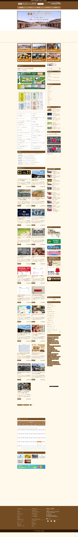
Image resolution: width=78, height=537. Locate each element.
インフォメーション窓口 (20, 521)
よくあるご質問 (34, 520)
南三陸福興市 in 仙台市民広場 (51, 348)
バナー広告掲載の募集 (34, 516)
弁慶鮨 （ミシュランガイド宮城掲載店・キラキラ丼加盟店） (24, 140)
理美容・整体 (50, 99)
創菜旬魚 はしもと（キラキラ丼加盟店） (38, 143)
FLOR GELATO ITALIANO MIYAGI (24, 132)
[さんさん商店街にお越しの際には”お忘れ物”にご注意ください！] (24, 328)
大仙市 (48, 344)
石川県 (51, 339)
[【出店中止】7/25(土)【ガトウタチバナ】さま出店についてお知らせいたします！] (38, 348)
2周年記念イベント (49, 365)
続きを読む (19, 186)
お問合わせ (56, 7)
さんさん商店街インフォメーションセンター (52, 361)
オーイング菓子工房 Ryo (22, 127)
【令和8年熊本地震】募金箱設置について (38, 295)
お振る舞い (51, 364)
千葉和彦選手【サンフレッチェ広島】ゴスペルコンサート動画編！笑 (56, 172)
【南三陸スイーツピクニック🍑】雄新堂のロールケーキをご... (56, 124)
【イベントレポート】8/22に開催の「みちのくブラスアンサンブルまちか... (56, 119)
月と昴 (19, 137)
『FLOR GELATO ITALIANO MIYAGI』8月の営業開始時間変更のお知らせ (33, 153)
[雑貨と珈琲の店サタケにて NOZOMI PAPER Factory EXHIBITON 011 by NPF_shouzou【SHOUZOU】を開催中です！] (24, 367)
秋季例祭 (48, 339)
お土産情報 (49, 320)
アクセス (30, 7)
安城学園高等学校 (54, 343)
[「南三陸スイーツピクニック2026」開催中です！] (38, 251)
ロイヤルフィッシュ (21, 113)
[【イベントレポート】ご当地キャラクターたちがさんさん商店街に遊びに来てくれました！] (38, 367)
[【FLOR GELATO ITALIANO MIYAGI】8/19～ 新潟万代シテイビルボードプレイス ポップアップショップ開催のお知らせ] (38, 232)
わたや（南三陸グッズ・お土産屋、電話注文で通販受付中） (24, 122)
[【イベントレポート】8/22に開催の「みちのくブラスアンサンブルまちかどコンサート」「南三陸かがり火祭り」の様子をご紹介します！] (38, 213)
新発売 (53, 342)
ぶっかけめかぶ (49, 360)
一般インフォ (50, 313)
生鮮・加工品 (50, 91)
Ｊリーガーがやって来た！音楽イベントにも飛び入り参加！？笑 (56, 203)
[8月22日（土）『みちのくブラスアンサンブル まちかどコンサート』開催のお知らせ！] (24, 309)
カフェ (49, 89)
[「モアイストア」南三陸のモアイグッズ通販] (31, 468)
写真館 (49, 97)
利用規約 (33, 525)
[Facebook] (54, 521)
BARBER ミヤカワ (21, 124)
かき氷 (48, 364)
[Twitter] (51, 521)
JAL (54, 364)
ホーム (18, 510)
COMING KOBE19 (58, 364)
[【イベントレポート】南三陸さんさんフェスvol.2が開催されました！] (38, 328)
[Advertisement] (39, 36)
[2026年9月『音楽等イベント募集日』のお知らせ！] (38, 270)
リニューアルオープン (50, 355)
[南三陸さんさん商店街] (27, 4)
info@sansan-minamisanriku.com (52, 515)
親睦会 (53, 338)
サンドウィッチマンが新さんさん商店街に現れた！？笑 (56, 177)
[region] (39, 20)
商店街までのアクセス (20, 513)
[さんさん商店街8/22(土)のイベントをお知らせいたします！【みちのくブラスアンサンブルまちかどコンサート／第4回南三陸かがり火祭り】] (24, 251)
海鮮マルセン (20, 148)
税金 (57, 338)
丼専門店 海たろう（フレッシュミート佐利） (24, 143)
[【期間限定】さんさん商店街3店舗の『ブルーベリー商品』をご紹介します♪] (24, 386)
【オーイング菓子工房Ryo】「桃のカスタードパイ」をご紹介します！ (56, 110)
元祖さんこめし (57, 351)
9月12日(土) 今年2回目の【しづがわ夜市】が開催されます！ (56, 115)
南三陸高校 (49, 307)
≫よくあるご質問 (54, 4)
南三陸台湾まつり (49, 351)
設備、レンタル (19, 522)
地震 (48, 347)
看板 (53, 339)
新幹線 (56, 342)
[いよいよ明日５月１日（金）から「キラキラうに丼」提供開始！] (24, 174)
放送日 (50, 343)
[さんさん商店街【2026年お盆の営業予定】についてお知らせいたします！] (24, 348)
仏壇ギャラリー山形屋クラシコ (37, 135)
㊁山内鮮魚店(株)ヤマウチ (22, 146)
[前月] (19, 422)
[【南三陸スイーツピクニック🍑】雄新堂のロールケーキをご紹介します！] (24, 232)
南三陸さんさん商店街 (41, 530)
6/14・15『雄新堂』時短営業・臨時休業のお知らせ (29, 158)
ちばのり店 (34, 113)
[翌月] (43, 422)
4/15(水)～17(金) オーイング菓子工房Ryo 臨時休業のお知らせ (31, 162)
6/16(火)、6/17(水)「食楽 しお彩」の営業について (29, 160)
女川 (57, 343)
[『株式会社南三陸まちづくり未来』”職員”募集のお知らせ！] (38, 174)
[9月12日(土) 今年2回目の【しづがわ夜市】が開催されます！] (24, 213)
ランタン (55, 355)
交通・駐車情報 (50, 315)
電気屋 (49, 100)
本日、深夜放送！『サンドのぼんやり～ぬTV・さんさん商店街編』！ (56, 194)
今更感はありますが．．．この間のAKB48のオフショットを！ (56, 210)
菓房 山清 (20, 135)
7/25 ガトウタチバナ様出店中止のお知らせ (29, 155)
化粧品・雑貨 (50, 86)
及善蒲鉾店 (20, 115)
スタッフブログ (50, 328)
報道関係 (49, 324)
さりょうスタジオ (21, 118)
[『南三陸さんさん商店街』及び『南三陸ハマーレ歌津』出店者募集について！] (24, 193)
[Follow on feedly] (48, 521)
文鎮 (48, 343)
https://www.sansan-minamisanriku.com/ (52, 516)
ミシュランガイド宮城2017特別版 (56, 356)
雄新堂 (33, 115)
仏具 (48, 102)
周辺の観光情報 (19, 524)
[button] (39, 20)
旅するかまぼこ (49, 342)
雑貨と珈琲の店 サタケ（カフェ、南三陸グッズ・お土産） (38, 118)
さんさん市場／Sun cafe (36, 146)
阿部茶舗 (34, 121)
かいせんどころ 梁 (35, 140)
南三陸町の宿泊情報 (34, 513)
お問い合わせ (33, 522)
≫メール (59, 4)
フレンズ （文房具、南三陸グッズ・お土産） (38, 127)
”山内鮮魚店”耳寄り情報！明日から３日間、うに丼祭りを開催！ (56, 198)
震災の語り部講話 (34, 510)
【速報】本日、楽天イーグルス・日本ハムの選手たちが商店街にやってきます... (56, 189)
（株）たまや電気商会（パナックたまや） (38, 133)
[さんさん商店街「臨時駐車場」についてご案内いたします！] (24, 270)
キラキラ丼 (48, 7)
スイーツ (49, 94)
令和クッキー (49, 352)
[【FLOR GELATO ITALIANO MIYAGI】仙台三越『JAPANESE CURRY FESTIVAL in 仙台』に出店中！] (38, 309)
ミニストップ (49, 356)
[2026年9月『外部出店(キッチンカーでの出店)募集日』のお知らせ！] (24, 290)
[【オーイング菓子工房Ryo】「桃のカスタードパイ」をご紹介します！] (38, 193)
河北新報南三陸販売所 (36, 148)
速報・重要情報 (50, 311)
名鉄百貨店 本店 (51, 347)
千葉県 (53, 351)
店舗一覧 (18, 516)
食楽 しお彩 (34, 137)
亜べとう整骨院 (35, 124)
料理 (58, 342)
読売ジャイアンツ (49, 338)
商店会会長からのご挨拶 (20, 519)
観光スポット (50, 322)
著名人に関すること (51, 326)
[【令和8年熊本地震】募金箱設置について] (38, 290)
